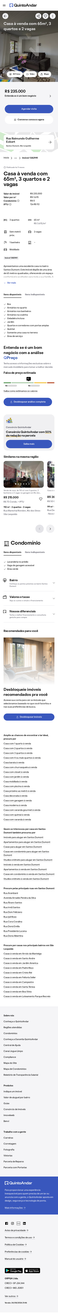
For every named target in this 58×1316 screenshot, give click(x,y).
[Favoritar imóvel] (45, 16)
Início (6, 158)
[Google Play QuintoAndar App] (14, 1270)
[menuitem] (9, 158)
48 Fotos (16, 74)
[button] (29, 582)
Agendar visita (29, 109)
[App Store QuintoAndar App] (32, 1270)
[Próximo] (50, 529)
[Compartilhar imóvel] (38, 16)
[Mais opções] (53, 16)
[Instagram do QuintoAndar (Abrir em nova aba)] (12, 1223)
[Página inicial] (23, 5)
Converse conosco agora (31, 120)
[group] (24, 489)
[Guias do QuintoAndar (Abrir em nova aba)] (18, 1223)
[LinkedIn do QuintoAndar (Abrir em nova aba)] (24, 1223)
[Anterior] (39, 529)
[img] (24, 474)
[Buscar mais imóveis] (5, 16)
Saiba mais (29, 444)
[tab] (12, 295)
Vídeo (32, 74)
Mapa (46, 74)
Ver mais (11, 283)
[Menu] (4, 5)
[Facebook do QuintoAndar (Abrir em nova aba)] (6, 1223)
